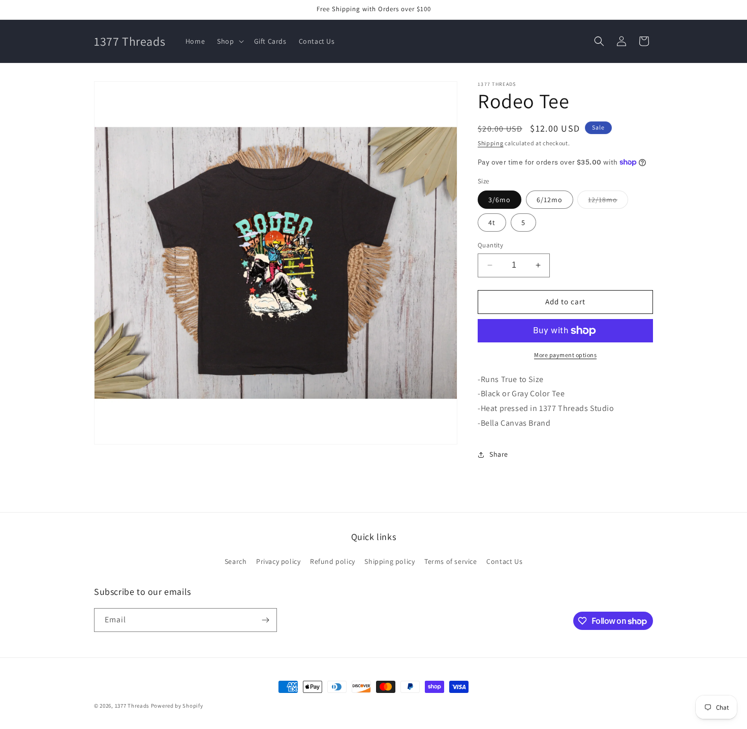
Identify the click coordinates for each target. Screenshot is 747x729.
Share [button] (498, 454)
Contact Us (504, 561)
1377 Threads (132, 705)
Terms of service (450, 561)
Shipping (491, 143)
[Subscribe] (265, 620)
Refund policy (332, 561)
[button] (229, 41)
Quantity (490, 245)
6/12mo (550, 199)
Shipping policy (389, 561)
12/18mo (608, 202)
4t (491, 222)
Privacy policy (278, 561)
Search (236, 561)
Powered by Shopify (177, 705)
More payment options (565, 355)
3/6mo (499, 199)
